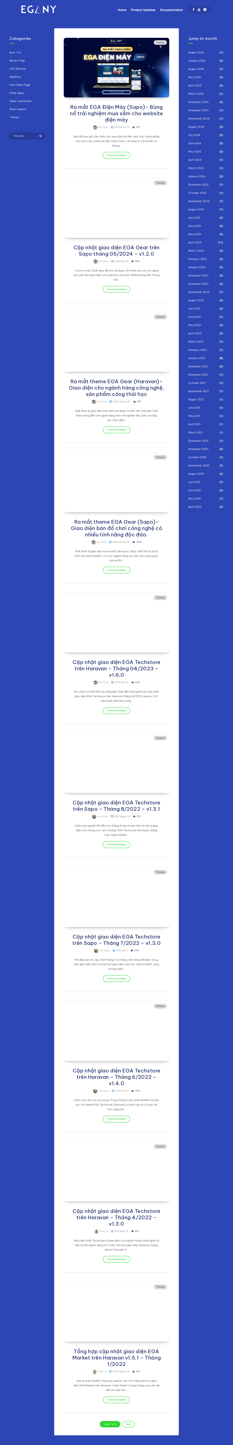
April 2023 (194, 242)
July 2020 (194, 482)
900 (136, 950)
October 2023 (197, 192)
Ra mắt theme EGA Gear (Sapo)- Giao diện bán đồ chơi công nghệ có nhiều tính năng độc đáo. (116, 528)
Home (122, 10)
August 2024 (196, 126)
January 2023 (196, 267)
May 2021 (194, 416)
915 (137, 1231)
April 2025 (194, 85)
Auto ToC (15, 52)
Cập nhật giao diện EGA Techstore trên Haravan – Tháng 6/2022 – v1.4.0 (116, 1076)
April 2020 (194, 506)
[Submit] (40, 136)
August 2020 (196, 473)
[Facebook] (193, 9)
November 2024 (198, 110)
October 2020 (197, 457)
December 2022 (198, 275)
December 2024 (198, 102)
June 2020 (194, 490)
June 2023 (194, 226)
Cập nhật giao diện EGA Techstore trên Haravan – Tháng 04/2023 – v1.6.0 (116, 668)
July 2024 (194, 135)
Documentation (171, 10)
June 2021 (194, 407)
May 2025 (194, 77)
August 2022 (196, 300)
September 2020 (198, 465)
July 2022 (194, 308)
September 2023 (198, 201)
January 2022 (196, 358)
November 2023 (198, 184)
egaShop (15, 76)
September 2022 (198, 292)
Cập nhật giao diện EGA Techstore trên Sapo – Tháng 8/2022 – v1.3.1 (116, 805)
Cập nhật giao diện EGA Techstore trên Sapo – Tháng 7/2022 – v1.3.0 (116, 939)
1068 (139, 542)
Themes (160, 42)
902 (138, 1371)
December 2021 (198, 366)
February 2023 (197, 259)
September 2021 (198, 391)
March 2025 (196, 93)
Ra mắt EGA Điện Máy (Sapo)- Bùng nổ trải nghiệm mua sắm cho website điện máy (116, 113)
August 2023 (196, 209)
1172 (138, 127)
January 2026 (196, 60)
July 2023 (194, 217)
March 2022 (196, 341)
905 (137, 1090)
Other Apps (17, 93)
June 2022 (194, 316)
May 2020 (194, 498)
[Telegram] (205, 9)
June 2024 (194, 143)
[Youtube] (198, 9)
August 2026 (196, 52)
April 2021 (194, 424)
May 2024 (194, 151)
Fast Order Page (20, 84)
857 (139, 401)
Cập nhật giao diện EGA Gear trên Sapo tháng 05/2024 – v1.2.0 (116, 250)
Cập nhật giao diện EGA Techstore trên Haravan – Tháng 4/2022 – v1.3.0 (116, 1217)
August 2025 (196, 69)
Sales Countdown (21, 101)
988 (137, 261)
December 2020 (198, 440)
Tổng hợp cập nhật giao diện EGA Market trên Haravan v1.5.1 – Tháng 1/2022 (116, 1357)
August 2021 (195, 399)
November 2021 (198, 374)
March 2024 (196, 168)
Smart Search (18, 109)
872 (138, 816)
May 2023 (194, 234)
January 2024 (196, 176)
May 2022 (194, 325)
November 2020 (198, 449)
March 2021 (195, 432)
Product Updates (143, 10)
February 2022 (197, 349)
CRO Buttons (18, 68)
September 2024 (199, 118)
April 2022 (194, 333)
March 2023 (196, 250)
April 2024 (194, 159)
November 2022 (198, 283)
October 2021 (197, 382)
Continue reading (116, 155)
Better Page (17, 60)
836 (137, 682)
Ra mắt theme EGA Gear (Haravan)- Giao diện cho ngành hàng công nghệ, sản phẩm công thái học (116, 387)
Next (128, 1424)
